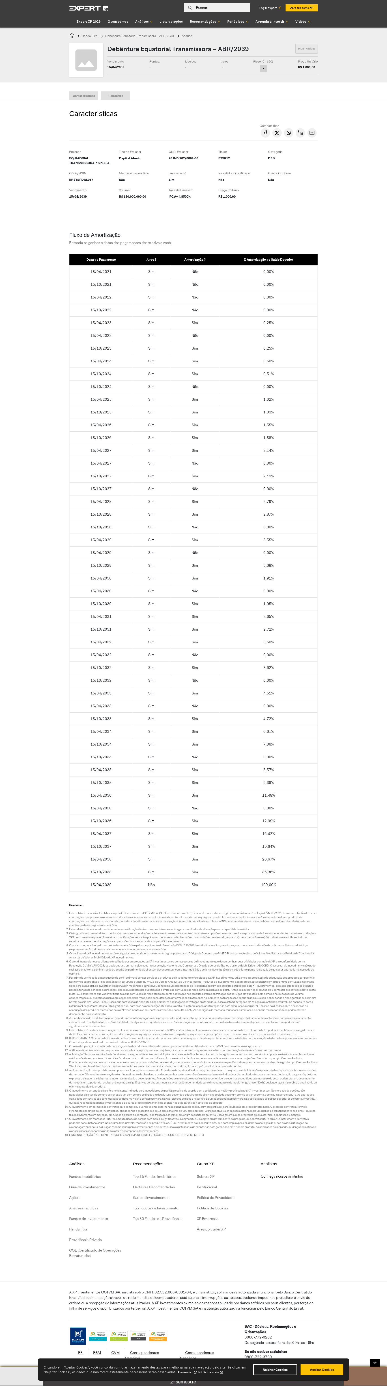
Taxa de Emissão (180, 190)
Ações (74, 1197)
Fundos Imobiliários (85, 1176)
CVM (115, 1352)
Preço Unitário (228, 190)
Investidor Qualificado (234, 173)
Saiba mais (211, 1372)
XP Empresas (208, 1218)
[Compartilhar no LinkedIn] (300, 133)
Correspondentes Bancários (197, 1355)
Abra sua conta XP (301, 7)
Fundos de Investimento (88, 1218)
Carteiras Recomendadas (154, 1187)
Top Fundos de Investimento (155, 1208)
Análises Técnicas (83, 1208)
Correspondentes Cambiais (142, 1355)
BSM (97, 1352)
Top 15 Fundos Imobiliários (154, 1176)
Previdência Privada (85, 1239)
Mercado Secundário (134, 173)
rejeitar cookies (275, 1370)
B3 (80, 1352)
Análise (187, 36)
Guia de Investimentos (87, 1187)
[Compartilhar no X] (277, 133)
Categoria (275, 152)
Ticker (222, 152)
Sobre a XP (206, 1176)
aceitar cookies (322, 1370)
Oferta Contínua (280, 173)
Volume (124, 190)
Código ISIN (77, 173)
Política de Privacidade (215, 1197)
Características (84, 96)
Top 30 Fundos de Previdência (157, 1218)
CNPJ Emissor (178, 152)
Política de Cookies (212, 1208)
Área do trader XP (211, 1229)
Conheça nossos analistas (282, 1176)
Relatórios (115, 96)
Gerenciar (185, 1372)
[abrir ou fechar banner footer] (375, 1363)
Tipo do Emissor (130, 152)
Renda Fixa (89, 36)
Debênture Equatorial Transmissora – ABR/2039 (139, 36)
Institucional (207, 1187)
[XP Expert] (89, 8)
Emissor (75, 152)
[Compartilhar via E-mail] (312, 133)
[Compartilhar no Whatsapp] (288, 133)
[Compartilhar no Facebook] (265, 133)
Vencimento (77, 190)
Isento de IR (177, 173)
